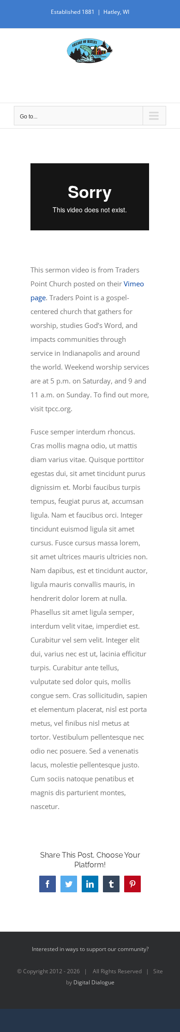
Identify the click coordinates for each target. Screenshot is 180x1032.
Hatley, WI (116, 12)
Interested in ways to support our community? (90, 949)
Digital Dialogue (93, 982)
